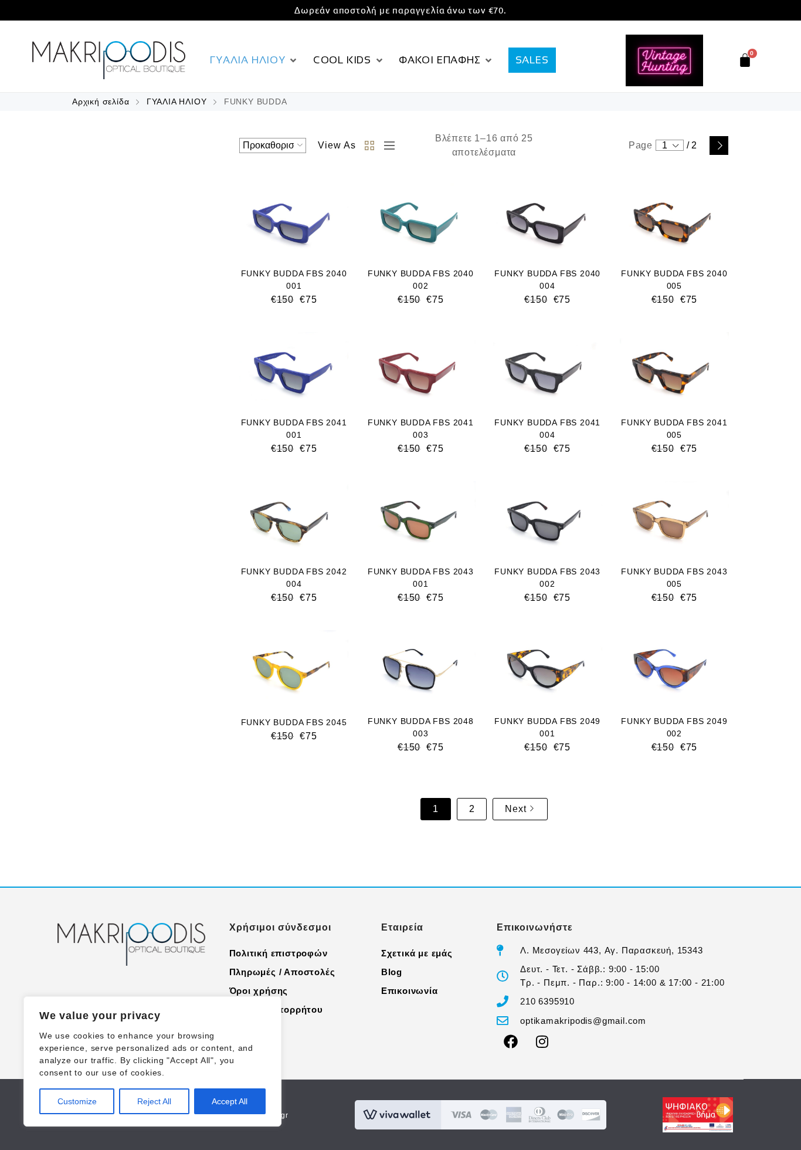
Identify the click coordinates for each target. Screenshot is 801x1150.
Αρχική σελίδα (100, 101)
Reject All (154, 1101)
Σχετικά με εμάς (417, 953)
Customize (77, 1101)
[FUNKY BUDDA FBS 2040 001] (293, 219)
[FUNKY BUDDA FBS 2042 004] (293, 517)
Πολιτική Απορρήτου (276, 1009)
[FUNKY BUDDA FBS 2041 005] (674, 368)
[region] (152, 1061)
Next (719, 145)
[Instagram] (542, 1041)
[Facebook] (511, 1041)
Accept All (229, 1101)
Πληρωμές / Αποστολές (282, 972)
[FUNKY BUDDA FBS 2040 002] (420, 219)
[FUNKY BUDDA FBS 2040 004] (547, 219)
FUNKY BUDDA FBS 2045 (294, 722)
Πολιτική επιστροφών (278, 953)
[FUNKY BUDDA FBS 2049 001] (547, 666)
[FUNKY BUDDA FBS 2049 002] (674, 666)
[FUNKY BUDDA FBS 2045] (293, 666)
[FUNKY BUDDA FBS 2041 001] (293, 368)
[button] (254, 60)
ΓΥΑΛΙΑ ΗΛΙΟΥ (177, 101)
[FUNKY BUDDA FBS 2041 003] (420, 368)
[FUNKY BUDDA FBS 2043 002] (547, 517)
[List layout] (386, 145)
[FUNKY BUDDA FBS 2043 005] (674, 517)
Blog (391, 972)
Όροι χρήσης (259, 991)
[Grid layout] (370, 145)
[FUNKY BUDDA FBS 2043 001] (420, 517)
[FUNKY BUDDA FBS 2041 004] (547, 368)
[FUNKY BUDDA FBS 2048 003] (420, 666)
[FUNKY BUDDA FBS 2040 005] (674, 219)
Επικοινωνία (409, 991)
